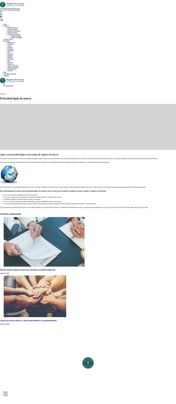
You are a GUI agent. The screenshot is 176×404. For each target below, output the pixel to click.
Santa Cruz (10, 64)
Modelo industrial (16, 36)
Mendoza (10, 55)
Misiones (10, 57)
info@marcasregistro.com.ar (12, 8)
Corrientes (10, 49)
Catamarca (10, 44)
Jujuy (8, 52)
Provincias (7, 41)
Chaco (9, 46)
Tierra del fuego (11, 69)
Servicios (6, 26)
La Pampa (10, 54)
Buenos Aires (11, 42)
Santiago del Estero (13, 67)
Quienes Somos (8, 39)
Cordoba (9, 47)
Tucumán (10, 70)
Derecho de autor (12, 32)
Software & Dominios (13, 31)
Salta (8, 60)
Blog (5, 72)
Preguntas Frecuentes (10, 74)
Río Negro (10, 59)
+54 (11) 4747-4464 (13, 10)
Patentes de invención (13, 34)
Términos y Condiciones (11, 377)
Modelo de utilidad (16, 37)
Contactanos (7, 379)
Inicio (5, 24)
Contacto (6, 75)
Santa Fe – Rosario (12, 65)
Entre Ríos (10, 50)
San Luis (9, 62)
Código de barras (12, 29)
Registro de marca (12, 27)
